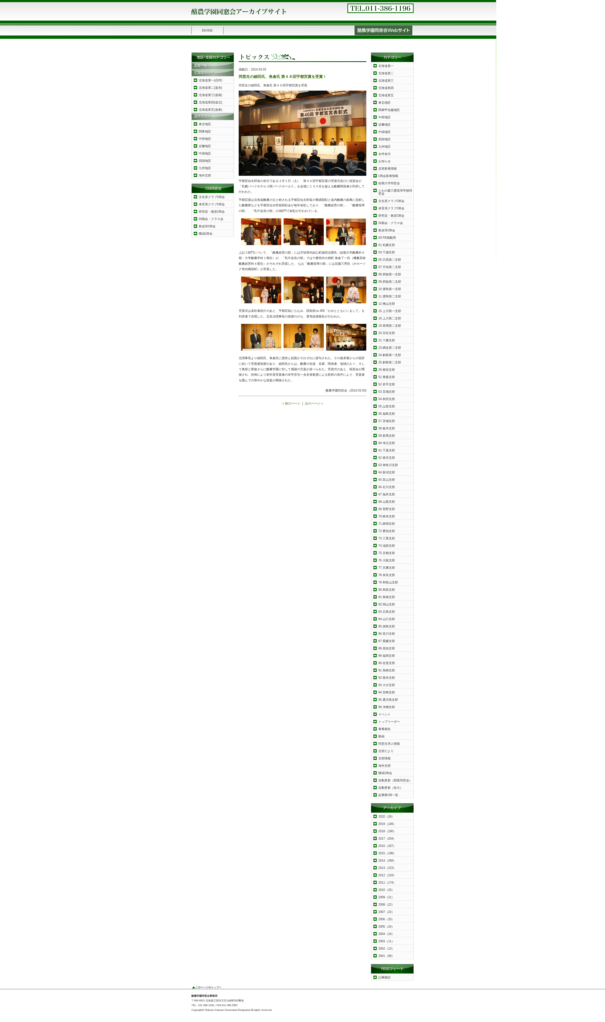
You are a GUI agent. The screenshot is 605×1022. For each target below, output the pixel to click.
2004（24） (386, 934)
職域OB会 (205, 233)
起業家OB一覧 (388, 795)
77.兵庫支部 (386, 567)
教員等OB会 (207, 226)
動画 (381, 736)
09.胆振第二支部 (389, 281)
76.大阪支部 (386, 560)
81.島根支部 (386, 597)
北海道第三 (386, 80)
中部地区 (205, 139)
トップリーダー (389, 721)
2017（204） (387, 838)
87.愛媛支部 (386, 641)
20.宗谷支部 (386, 333)
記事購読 (384, 977)
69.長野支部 (386, 509)
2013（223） (387, 868)
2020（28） (386, 816)
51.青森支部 (386, 377)
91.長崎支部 (386, 670)
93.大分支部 (386, 685)
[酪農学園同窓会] (238, 16)
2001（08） (386, 956)
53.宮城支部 (386, 391)
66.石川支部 (386, 487)
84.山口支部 (386, 619)
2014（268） (387, 860)
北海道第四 (386, 88)
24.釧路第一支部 (389, 355)
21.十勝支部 (386, 340)
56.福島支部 (386, 413)
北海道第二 (386, 73)
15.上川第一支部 (389, 311)
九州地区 (205, 168)
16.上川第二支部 (389, 318)
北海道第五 (386, 95)
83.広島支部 (386, 611)
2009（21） (386, 897)
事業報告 (384, 729)
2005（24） (386, 926)
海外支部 (205, 175)
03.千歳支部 (386, 252)
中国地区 (205, 153)
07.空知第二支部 (389, 267)
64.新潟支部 (386, 472)
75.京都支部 (386, 553)
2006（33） (386, 919)
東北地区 (205, 124)
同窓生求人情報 (389, 743)
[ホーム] (207, 34)
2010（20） (386, 890)
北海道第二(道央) (210, 87)
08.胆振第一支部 (389, 274)
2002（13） (386, 948)
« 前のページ (291, 403)
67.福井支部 (386, 494)
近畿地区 (205, 146)
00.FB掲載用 (387, 237)
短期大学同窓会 (389, 183)
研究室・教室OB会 (212, 211)
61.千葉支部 (386, 450)
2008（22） (386, 904)
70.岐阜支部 (386, 516)
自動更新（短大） (390, 787)
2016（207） (387, 846)
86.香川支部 (386, 633)
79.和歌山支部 (388, 582)
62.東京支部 (386, 457)
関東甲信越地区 (389, 110)
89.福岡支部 (386, 655)
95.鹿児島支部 (388, 699)
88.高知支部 (386, 648)
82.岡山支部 (386, 604)
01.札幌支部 (386, 245)
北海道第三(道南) (210, 95)
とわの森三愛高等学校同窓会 (395, 192)
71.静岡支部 (386, 523)
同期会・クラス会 (211, 219)
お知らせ (384, 161)
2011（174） (387, 882)
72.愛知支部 (386, 531)
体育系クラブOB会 (212, 204)
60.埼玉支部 (386, 443)
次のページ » (314, 403)
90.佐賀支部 (386, 663)
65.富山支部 (386, 479)
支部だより (386, 751)
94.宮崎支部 (386, 692)
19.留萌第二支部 (389, 325)
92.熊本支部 (386, 677)
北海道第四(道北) (210, 102)
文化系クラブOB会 (212, 197)
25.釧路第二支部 (389, 362)
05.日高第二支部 (389, 259)
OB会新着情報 (388, 176)
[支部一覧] (213, 68)
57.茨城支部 (386, 421)
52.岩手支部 (386, 384)
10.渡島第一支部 (389, 289)
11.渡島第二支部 (389, 296)
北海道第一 (386, 66)
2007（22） (386, 912)
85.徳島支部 (386, 626)
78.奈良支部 (386, 575)
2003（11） (386, 941)
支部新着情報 (387, 168)
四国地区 (205, 161)
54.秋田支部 (386, 399)
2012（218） (387, 875)
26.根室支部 (386, 369)
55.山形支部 (386, 406)
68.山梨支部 (386, 501)
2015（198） (387, 853)
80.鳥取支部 (386, 589)
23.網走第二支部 (389, 347)
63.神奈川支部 (388, 465)
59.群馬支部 (386, 435)
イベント (384, 714)
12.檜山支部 (386, 303)
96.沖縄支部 (386, 707)
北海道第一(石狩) (210, 80)
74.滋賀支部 (386, 545)
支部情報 (384, 758)
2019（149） (387, 824)
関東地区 (205, 131)
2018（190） (387, 831)
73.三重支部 (386, 538)
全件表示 (384, 154)
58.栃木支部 (386, 428)
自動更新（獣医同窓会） (395, 780)
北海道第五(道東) (210, 109)
